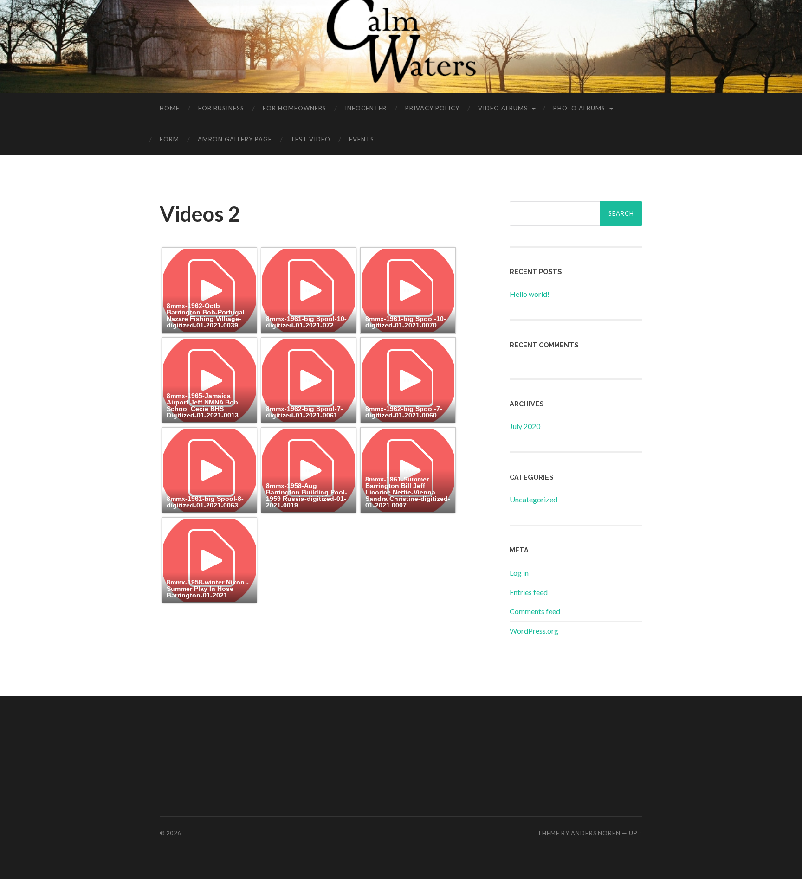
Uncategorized (533, 499)
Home (170, 108)
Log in (519, 572)
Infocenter (366, 108)
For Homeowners (294, 108)
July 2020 (525, 426)
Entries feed (529, 592)
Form (169, 139)
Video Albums (503, 108)
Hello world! (530, 293)
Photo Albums (579, 108)
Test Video (310, 139)
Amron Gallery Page (235, 139)
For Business (221, 108)
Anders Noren (596, 833)
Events (361, 139)
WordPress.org (534, 630)
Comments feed (535, 611)
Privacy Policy (432, 108)
